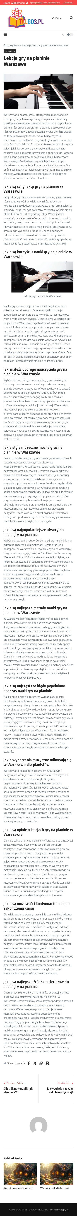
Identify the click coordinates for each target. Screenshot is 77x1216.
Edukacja (26, 45)
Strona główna (11, 45)
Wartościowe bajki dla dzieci (18, 1188)
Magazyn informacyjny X (56, 1209)
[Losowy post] (63, 34)
